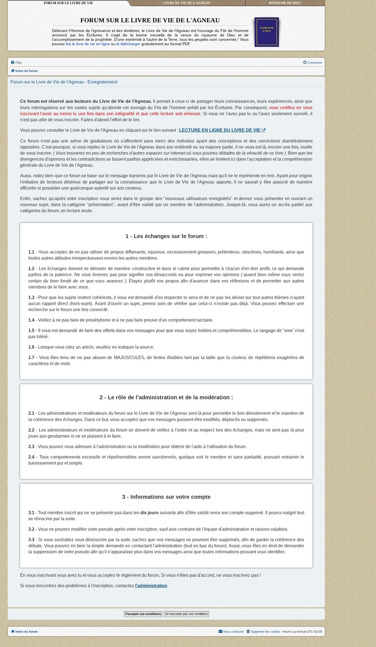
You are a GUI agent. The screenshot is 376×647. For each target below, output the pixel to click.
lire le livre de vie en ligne (88, 44)
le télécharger (128, 44)
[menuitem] (15, 62)
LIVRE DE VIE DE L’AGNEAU (187, 3)
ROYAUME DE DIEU (285, 3)
